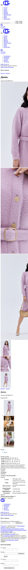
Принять (3, 541)
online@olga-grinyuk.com (7, 67)
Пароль (3, 552)
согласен (4, 526)
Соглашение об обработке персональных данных (14, 530)
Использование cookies (7, 531)
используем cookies (8, 535)
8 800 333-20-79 (5, 64)
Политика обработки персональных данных (12, 528)
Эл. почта (3, 547)
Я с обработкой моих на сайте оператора (13, 526)
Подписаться (19, 522)
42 (6, 452)
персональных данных (12, 540)
